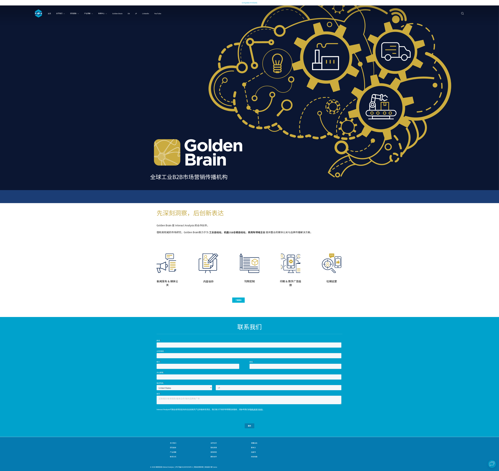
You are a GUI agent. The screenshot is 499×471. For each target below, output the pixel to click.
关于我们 (173, 443)
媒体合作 (214, 456)
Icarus (215, 467)
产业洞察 (173, 452)
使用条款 (214, 452)
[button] (238, 300)
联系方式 (173, 456)
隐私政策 (214, 447)
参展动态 (254, 443)
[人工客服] (492, 464)
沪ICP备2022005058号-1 (184, 467)
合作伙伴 (214, 443)
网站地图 (254, 456)
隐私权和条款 (198, 467)
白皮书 (253, 452)
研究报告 (173, 447)
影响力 (253, 447)
